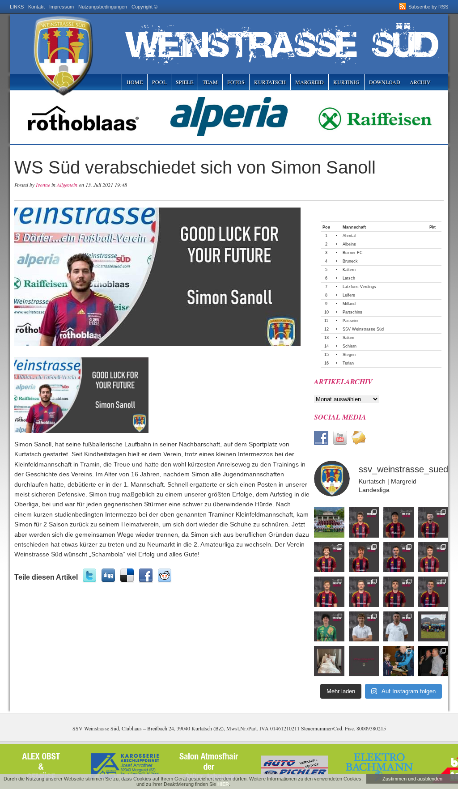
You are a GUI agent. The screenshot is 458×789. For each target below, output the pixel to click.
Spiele (184, 81)
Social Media (340, 417)
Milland (349, 303)
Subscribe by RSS (428, 6)
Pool (159, 81)
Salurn (348, 337)
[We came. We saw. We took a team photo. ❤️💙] (329, 522)
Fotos (236, 81)
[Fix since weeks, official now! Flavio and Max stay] (398, 626)
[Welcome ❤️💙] (364, 592)
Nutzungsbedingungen (102, 6)
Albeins (349, 244)
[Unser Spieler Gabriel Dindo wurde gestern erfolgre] (329, 661)
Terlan (348, 363)
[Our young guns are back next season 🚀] (364, 557)
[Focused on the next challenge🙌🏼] (433, 557)
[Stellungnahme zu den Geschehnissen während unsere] (364, 661)
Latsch (349, 278)
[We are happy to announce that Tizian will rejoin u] (329, 592)
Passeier (351, 320)
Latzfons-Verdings (359, 286)
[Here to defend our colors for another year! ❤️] (433, 592)
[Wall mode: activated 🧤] (329, 626)
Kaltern (349, 269)
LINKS (17, 6)
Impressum (61, 6)
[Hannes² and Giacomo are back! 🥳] (364, 626)
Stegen (349, 354)
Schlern (349, 346)
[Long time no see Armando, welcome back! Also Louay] (433, 522)
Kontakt (36, 6)
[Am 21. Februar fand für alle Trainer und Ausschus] (433, 626)
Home (135, 81)
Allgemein (67, 184)
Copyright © (144, 6)
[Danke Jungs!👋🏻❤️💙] (364, 522)
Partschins (352, 312)
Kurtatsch (270, 81)
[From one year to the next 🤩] (398, 557)
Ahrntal (349, 235)
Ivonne (43, 184)
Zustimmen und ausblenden (412, 778)
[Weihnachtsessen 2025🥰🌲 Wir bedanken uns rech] (433, 661)
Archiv (420, 81)
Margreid (309, 81)
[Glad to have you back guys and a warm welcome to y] (329, 557)
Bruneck (350, 261)
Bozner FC (353, 252)
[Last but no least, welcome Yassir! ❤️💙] (398, 522)
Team (210, 81)
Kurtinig (346, 81)
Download (384, 81)
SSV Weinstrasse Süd (363, 329)
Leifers (349, 295)
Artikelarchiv (343, 381)
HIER (223, 784)
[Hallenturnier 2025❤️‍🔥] (398, 661)
